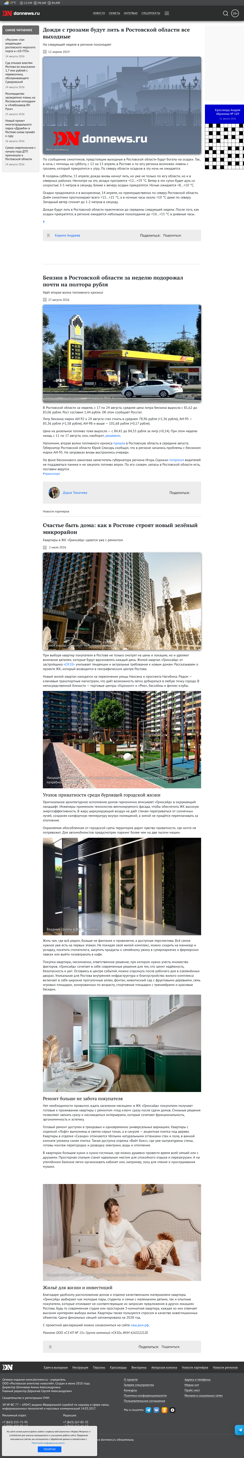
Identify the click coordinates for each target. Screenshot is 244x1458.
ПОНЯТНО (50, 1449)
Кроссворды (118, 1367)
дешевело (112, 435)
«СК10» (69, 664)
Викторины (139, 1367)
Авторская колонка (164, 1367)
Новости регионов (225, 1367)
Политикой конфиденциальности (48, 1442)
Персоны (99, 1367)
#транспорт (51, 473)
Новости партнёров (195, 1367)
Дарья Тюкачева (75, 492)
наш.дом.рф (140, 1325)
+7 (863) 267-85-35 (75, 1422)
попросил (177, 460)
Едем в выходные (56, 1367)
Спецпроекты (150, 13)
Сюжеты (114, 13)
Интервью (131, 13)
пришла (119, 443)
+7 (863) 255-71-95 (15, 1422)
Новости (99, 13)
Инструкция (80, 1367)
